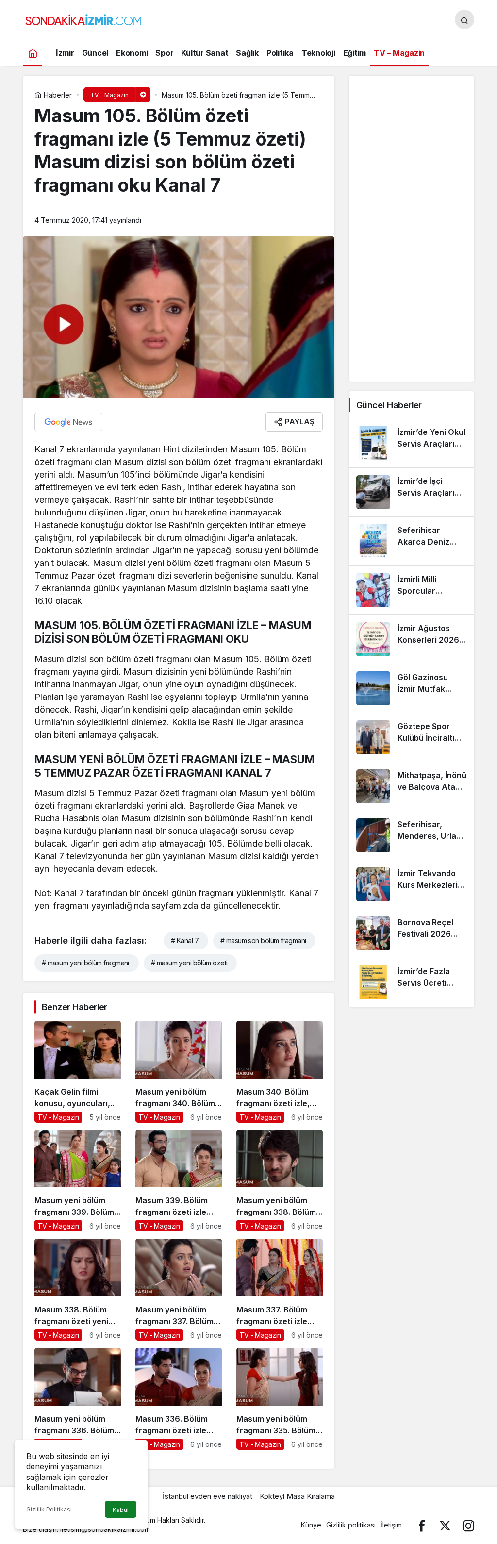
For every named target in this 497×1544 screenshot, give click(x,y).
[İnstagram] (468, 1525)
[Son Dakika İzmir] (83, 18)
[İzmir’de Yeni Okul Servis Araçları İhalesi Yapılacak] (411, 443)
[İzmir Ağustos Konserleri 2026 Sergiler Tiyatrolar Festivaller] (411, 639)
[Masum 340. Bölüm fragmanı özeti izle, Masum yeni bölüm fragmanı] (279, 1072)
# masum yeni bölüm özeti (189, 963)
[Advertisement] (411, 228)
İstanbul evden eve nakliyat (207, 1496)
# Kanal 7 (185, 940)
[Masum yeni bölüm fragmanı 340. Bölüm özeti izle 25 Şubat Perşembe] (178, 1072)
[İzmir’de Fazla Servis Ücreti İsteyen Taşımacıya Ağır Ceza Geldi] (411, 982)
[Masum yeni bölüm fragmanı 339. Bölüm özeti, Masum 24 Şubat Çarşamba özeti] (77, 1181)
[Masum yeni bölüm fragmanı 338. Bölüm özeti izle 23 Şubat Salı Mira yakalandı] (279, 1181)
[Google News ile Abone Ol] (68, 422)
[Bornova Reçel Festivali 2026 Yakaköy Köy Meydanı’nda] (411, 933)
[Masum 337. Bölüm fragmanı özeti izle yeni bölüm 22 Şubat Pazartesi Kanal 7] (279, 1290)
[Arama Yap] (464, 19)
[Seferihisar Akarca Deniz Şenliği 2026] (411, 541)
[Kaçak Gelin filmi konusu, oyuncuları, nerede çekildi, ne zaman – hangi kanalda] (77, 1072)
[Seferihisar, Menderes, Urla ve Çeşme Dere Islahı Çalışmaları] (411, 835)
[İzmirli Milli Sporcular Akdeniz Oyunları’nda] (411, 590)
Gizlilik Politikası (49, 1509)
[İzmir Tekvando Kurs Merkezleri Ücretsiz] (411, 884)
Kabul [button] (121, 1509)
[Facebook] (422, 1525)
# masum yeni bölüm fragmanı (85, 963)
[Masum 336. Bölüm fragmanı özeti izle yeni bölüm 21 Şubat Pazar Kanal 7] (178, 1399)
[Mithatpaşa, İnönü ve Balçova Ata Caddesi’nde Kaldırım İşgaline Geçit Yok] (411, 786)
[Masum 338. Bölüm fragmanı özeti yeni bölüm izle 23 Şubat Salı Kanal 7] (77, 1290)
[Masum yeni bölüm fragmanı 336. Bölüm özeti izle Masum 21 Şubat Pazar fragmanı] (77, 1399)
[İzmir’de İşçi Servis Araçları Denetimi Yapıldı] (411, 492)
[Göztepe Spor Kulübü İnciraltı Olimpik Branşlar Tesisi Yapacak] (411, 737)
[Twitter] (445, 1525)
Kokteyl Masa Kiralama (297, 1496)
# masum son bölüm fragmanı (263, 940)
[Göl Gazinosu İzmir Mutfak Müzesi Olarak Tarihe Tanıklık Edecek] (411, 688)
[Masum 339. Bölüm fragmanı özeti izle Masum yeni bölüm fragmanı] (178, 1181)
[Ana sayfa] (32, 52)
